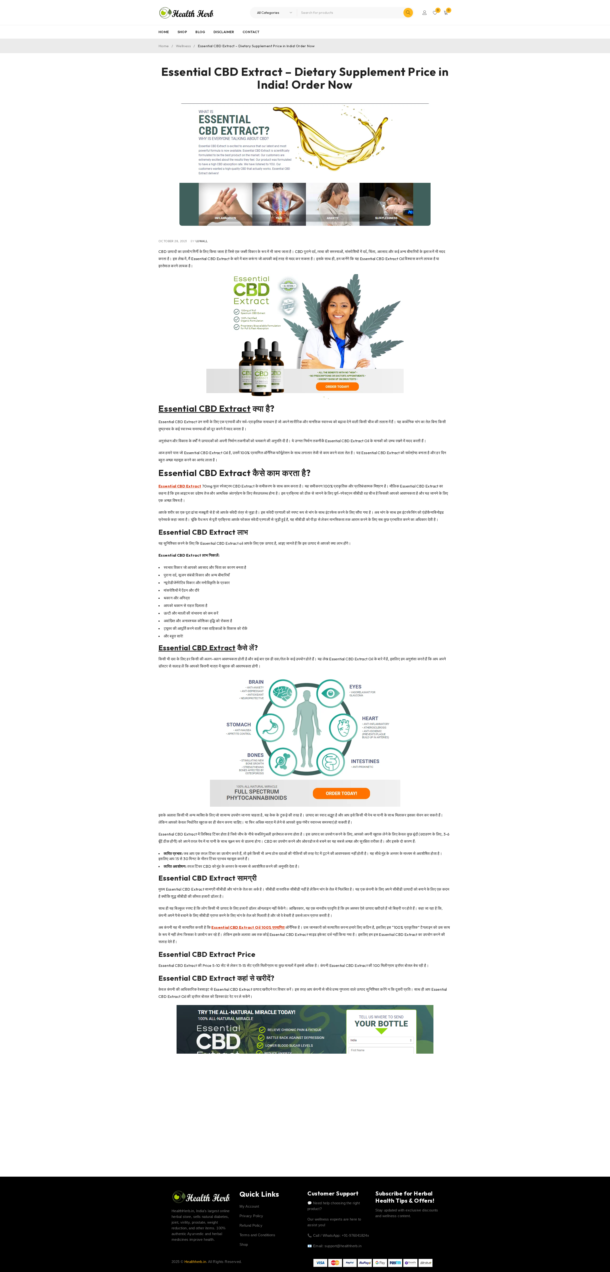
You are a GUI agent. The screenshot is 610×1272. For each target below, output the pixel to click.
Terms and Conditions (257, 1235)
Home (163, 46)
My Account (249, 1206)
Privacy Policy (251, 1216)
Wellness (183, 46)
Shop (243, 1244)
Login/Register (424, 12)
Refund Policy (250, 1225)
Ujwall (202, 241)
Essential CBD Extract (204, 408)
